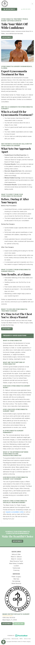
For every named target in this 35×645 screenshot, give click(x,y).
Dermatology (16, 581)
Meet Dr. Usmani (16, 559)
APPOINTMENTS (7, 623)
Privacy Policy (6, 638)
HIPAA (21, 638)
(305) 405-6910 (26, 9)
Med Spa (16, 579)
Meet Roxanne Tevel (16, 561)
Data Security (15, 638)
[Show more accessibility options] (3, 642)
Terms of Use (27, 638)
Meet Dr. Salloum (16, 556)
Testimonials (16, 568)
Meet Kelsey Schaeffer (16, 563)
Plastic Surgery (16, 576)
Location (16, 566)
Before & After (16, 554)
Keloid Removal (16, 583)
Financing (16, 570)
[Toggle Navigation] (32, 3)
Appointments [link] (10, 9)
